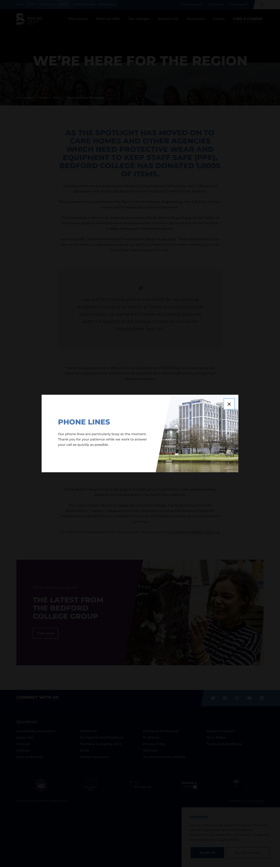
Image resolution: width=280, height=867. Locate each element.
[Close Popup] (229, 404)
